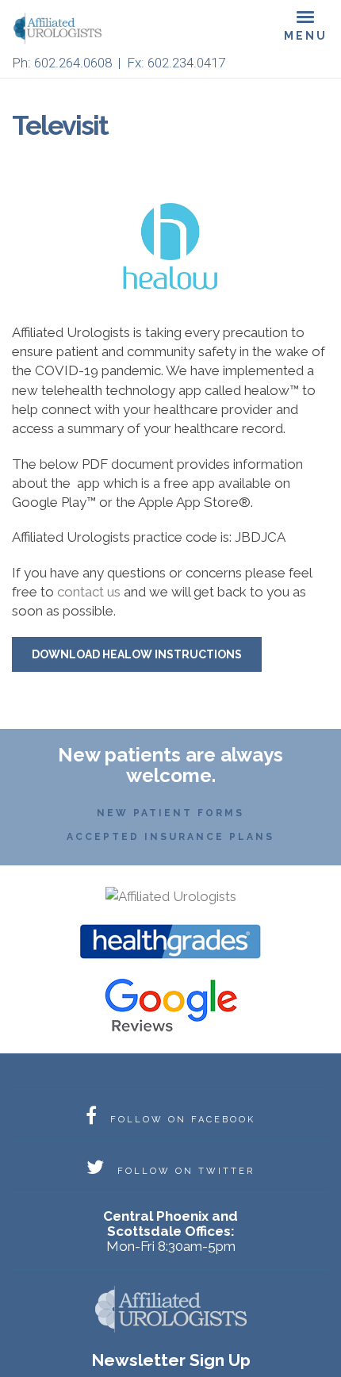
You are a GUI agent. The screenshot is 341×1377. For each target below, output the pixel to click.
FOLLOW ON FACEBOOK (180, 1119)
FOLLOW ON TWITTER (184, 1171)
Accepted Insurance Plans (170, 837)
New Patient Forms (170, 813)
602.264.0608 (73, 63)
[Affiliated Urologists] (170, 895)
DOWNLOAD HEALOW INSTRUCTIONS (137, 654)
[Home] (63, 28)
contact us (89, 592)
